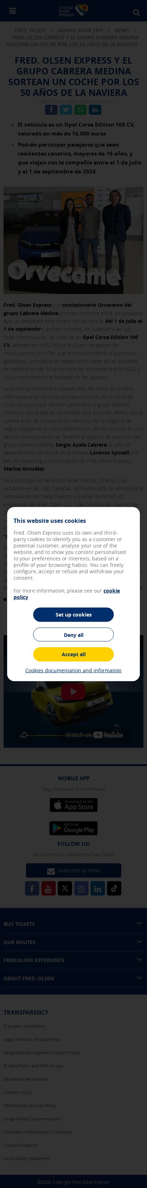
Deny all (73, 634)
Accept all (74, 654)
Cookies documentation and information (73, 670)
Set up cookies (74, 614)
